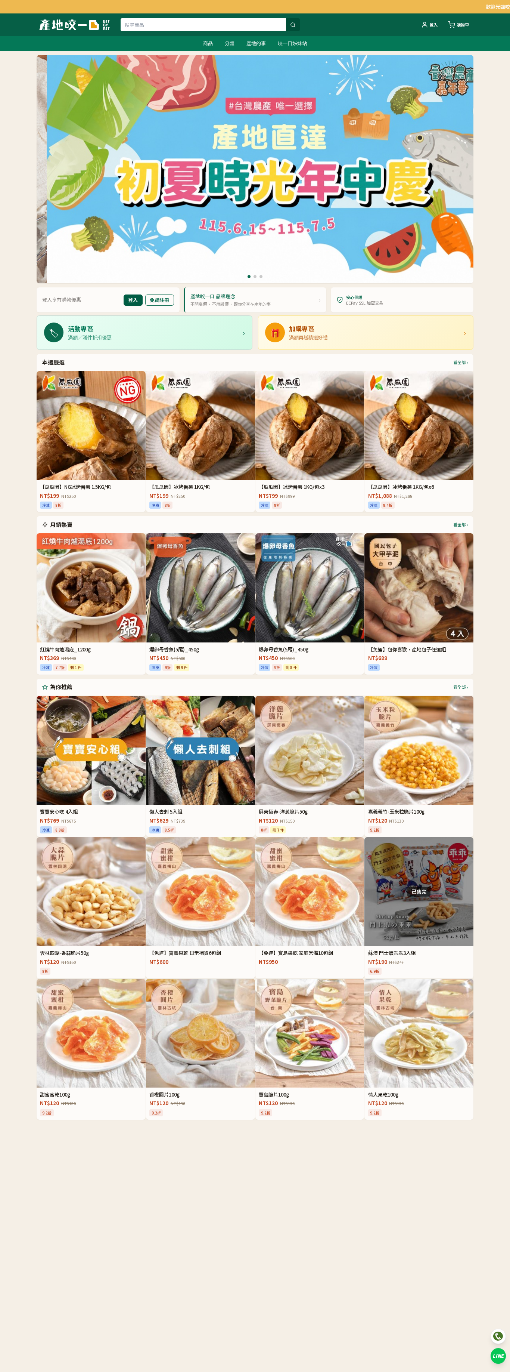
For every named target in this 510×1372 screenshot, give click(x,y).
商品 (208, 43)
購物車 (463, 25)
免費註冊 (159, 299)
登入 (433, 25)
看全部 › (460, 362)
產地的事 (256, 43)
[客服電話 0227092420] (498, 1336)
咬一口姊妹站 (292, 43)
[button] (249, 276)
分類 (229, 43)
